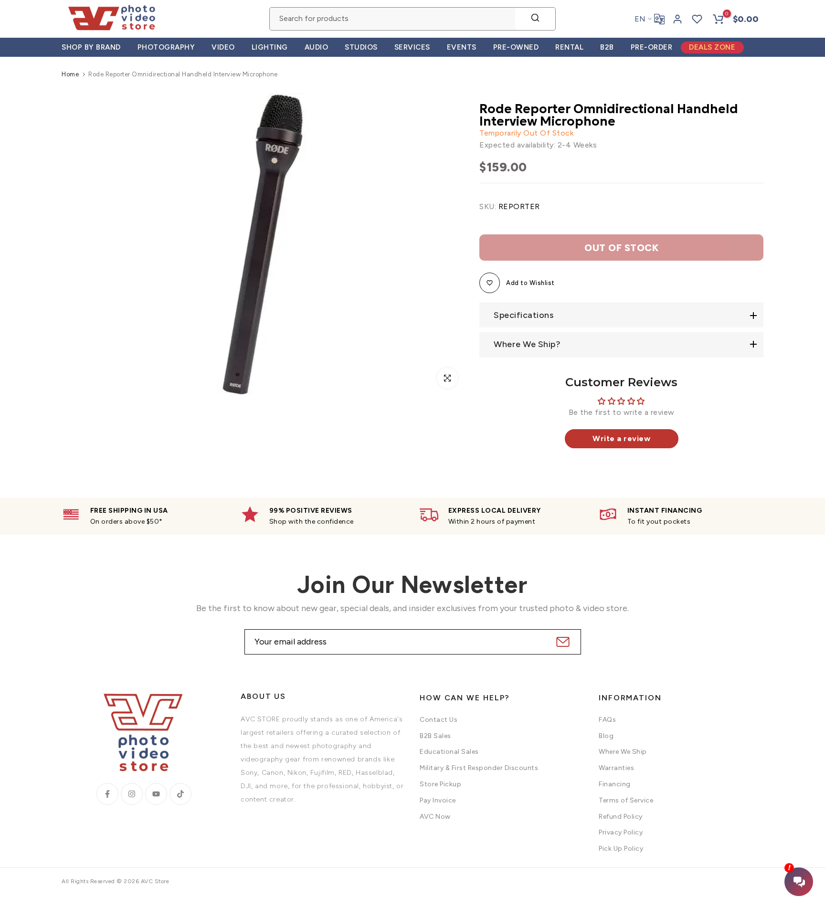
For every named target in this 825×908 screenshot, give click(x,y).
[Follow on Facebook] (107, 794)
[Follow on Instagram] (132, 794)
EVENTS (461, 47)
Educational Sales (449, 752)
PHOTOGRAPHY (166, 47)
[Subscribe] (562, 642)
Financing (615, 784)
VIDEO (223, 47)
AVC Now (435, 817)
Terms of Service (626, 800)
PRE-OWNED (516, 47)
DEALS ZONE (712, 47)
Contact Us (438, 720)
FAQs (607, 720)
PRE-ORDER (652, 47)
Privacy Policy (621, 832)
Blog (606, 736)
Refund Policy (621, 817)
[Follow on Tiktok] (180, 794)
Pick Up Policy (621, 849)
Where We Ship (623, 752)
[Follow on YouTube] (156, 794)
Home (70, 74)
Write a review (621, 438)
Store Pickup (440, 784)
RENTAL (569, 47)
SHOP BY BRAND (91, 47)
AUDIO (316, 47)
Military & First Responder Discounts (479, 768)
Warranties (616, 768)
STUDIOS (361, 47)
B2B (607, 47)
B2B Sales (435, 736)
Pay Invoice (438, 800)
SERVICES (412, 47)
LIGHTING (270, 47)
